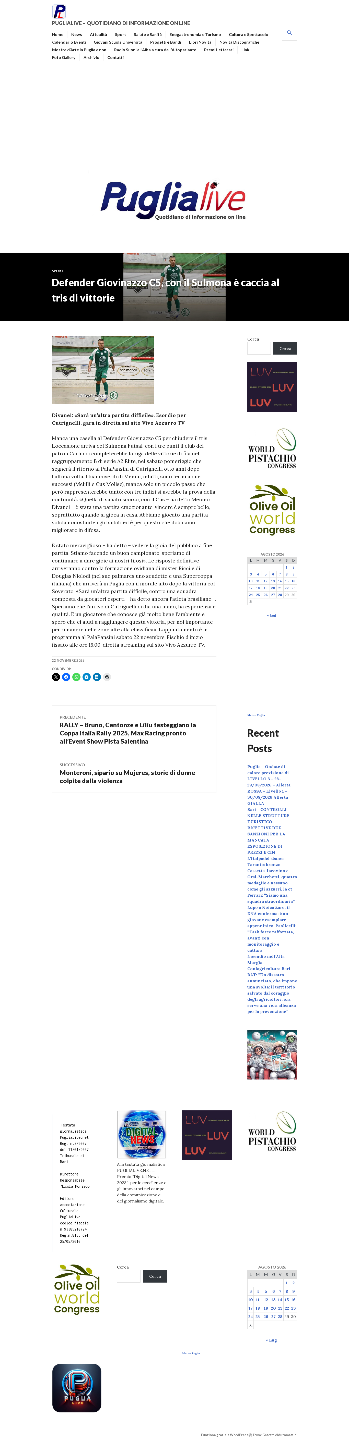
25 (258, 595)
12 (265, 581)
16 (293, 581)
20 (273, 588)
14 (280, 581)
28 (280, 595)
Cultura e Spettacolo (248, 34)
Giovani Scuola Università (118, 42)
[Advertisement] (174, 116)
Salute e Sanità (148, 34)
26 (266, 595)
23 (294, 588)
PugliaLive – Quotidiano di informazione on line (121, 23)
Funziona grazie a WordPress (224, 1435)
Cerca (253, 339)
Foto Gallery (64, 57)
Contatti (115, 57)
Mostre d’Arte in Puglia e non (79, 49)
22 (287, 588)
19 (265, 588)
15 (286, 581)
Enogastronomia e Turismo (195, 34)
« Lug (271, 615)
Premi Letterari (219, 49)
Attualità (98, 34)
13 (273, 581)
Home (57, 34)
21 (280, 588)
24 (251, 595)
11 (258, 581)
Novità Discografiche (239, 42)
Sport (120, 34)
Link (245, 49)
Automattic (287, 1435)
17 (250, 588)
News (76, 34)
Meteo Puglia (256, 715)
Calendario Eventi (69, 42)
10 (251, 581)
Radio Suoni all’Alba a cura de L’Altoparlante (155, 49)
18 (258, 588)
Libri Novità (200, 42)
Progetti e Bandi (165, 42)
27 (273, 595)
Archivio (91, 57)
